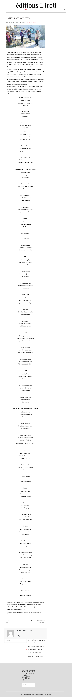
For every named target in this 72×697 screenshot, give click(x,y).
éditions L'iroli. (31, 694)
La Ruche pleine (32, 643)
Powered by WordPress (43, 694)
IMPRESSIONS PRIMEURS (35, 649)
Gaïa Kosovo (26, 57)
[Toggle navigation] (64, 9)
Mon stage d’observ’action (35, 656)
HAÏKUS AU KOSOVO (34, 653)
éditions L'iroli (36, 5)
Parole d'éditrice (31, 22)
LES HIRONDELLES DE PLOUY (37, 646)
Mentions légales (11, 671)
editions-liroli (20, 22)
